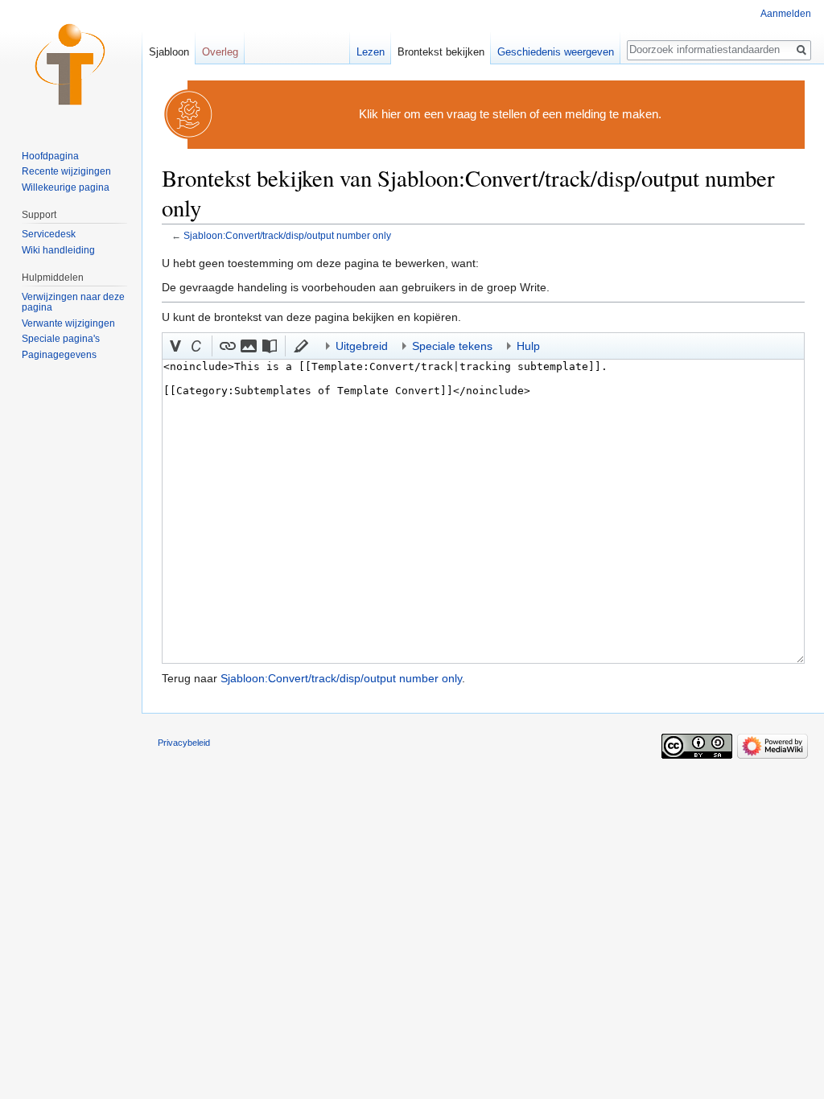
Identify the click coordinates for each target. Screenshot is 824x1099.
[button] (175, 346)
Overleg (220, 52)
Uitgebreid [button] (362, 346)
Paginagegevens (59, 354)
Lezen (370, 52)
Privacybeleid (184, 742)
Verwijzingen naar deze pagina (73, 302)
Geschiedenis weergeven (555, 52)
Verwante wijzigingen (68, 323)
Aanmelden (785, 13)
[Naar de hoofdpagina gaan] (70, 64)
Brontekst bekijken (441, 52)
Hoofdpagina (50, 156)
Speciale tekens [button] (452, 346)
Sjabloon (169, 52)
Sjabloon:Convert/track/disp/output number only (287, 235)
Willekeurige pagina (65, 187)
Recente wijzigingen (66, 171)
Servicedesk (49, 234)
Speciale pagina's (61, 338)
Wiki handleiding (58, 250)
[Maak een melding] (189, 114)
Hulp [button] (528, 346)
